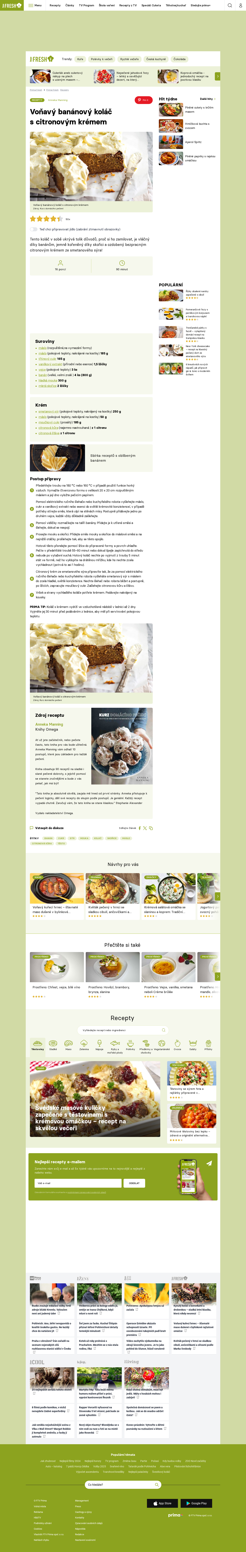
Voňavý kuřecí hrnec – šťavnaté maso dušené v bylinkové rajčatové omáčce (55, 909)
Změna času (129, 1461)
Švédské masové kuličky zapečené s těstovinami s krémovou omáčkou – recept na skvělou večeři (80, 1118)
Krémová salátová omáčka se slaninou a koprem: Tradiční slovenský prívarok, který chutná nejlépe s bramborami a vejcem (166, 909)
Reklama (38, 1512)
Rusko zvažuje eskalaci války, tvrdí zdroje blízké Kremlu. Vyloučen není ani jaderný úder (51, 1309)
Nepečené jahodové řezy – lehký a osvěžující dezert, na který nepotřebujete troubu (133, 78)
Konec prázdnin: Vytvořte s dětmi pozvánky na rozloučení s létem (145, 1426)
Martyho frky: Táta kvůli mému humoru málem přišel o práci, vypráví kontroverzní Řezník (96, 1393)
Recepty (55, 5)
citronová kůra (48, 428)
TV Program (86, 5)
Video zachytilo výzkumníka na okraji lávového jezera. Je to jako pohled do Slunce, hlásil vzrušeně (145, 1344)
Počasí (155, 1461)
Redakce (79, 1534)
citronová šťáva (49, 433)
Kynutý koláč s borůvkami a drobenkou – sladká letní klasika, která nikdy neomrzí (192, 1309)
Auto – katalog (54, 1466)
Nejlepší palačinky (138, 1471)
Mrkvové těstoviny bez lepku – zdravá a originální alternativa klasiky (190, 1135)
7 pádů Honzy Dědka (77, 1466)
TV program (111, 1461)
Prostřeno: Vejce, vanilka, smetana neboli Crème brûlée (168, 989)
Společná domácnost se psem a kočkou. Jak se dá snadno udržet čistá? (145, 1411)
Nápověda (80, 1528)
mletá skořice (48, 386)
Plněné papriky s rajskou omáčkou (200, 158)
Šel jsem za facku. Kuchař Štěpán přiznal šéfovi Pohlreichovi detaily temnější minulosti (98, 1327)
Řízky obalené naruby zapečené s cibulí (197, 293)
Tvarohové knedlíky (113, 1471)
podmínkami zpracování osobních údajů (87, 1192)
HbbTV (37, 1517)
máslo (42, 348)
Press (78, 1506)
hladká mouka (48, 380)
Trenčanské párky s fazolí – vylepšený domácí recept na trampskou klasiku (196, 332)
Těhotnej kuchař (176, 5)
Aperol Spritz (193, 142)
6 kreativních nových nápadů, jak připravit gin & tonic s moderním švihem (198, 369)
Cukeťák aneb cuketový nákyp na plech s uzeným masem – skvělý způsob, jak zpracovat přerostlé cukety (68, 81)
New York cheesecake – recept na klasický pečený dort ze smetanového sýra (198, 351)
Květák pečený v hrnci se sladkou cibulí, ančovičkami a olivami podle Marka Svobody (108, 909)
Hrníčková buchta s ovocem (197, 126)
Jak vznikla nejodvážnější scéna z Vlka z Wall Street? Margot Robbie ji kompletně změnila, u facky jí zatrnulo (51, 1430)
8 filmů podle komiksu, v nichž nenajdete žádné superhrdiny (49, 1409)
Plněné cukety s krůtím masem (199, 109)
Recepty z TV (128, 5)
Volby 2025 (99, 1466)
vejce (42, 369)
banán (43, 375)
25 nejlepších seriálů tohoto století (52, 1389)
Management (82, 1500)
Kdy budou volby (172, 1461)
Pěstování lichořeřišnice (187, 1466)
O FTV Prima (40, 1500)
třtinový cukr (47, 359)
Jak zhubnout (48, 1461)
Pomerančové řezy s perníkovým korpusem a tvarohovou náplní (198, 313)
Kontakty (79, 1517)
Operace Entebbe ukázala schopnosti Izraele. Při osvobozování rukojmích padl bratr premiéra (146, 1329)
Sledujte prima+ (200, 5)
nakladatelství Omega (59, 813)
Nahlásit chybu (41, 1540)
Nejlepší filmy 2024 (70, 1461)
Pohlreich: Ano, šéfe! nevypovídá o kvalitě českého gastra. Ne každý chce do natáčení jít (51, 1327)
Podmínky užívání (43, 1523)
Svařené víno (117, 1466)
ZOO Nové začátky (195, 1461)
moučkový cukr (49, 422)
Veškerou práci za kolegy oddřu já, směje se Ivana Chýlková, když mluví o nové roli (98, 1309)
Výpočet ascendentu (87, 1471)
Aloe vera (165, 1466)
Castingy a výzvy (83, 1512)
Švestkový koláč (161, 1471)
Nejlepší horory (93, 1461)
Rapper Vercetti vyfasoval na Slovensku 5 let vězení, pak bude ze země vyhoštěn (99, 1411)
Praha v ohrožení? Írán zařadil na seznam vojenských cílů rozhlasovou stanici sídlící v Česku (51, 1344)
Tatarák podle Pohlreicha (142, 1466)
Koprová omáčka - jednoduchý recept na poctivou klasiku (194, 76)
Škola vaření (107, 5)
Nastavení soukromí (85, 1540)
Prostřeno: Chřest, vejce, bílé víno (56, 987)
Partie (143, 1461)
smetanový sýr (49, 411)
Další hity (207, 99)
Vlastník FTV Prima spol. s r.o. (49, 1534)
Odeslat (134, 1183)
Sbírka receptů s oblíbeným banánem (112, 458)
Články (69, 5)
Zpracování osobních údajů (88, 1523)
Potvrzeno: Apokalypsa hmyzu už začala (145, 1307)
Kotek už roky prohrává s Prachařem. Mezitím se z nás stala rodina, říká (98, 1344)
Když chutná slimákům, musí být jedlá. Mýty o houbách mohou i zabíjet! (144, 1393)
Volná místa (40, 1506)
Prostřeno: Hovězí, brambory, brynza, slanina (109, 989)
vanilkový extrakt (50, 364)
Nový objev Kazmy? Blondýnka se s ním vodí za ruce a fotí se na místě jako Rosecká (99, 1428)
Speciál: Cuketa (151, 5)
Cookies (38, 1528)
